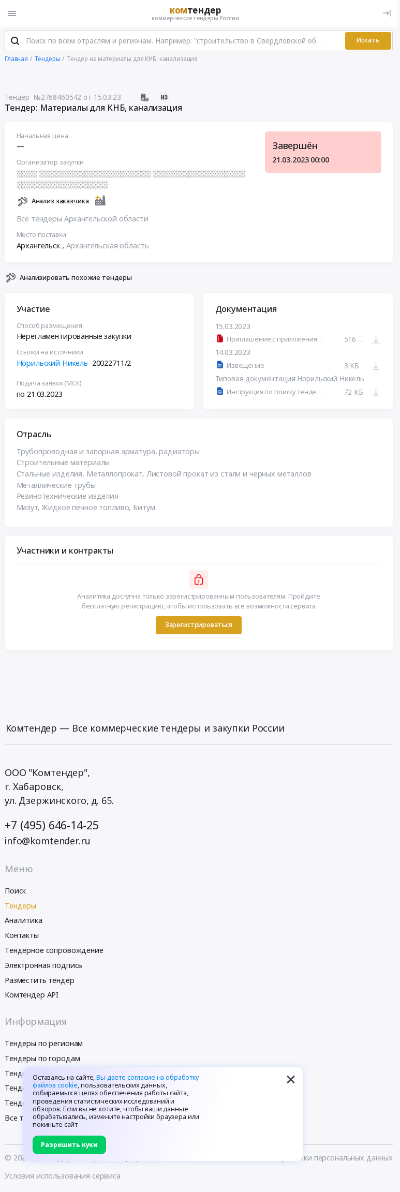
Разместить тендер (40, 980)
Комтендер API (31, 995)
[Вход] (387, 13)
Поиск (15, 891)
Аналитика (23, 920)
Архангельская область (107, 245)
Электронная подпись (43, 965)
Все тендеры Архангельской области (83, 219)
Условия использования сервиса (63, 1176)
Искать (368, 40)
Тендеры (20, 906)
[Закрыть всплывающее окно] (291, 1079)
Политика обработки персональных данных (314, 1158)
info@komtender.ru (48, 841)
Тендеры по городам (42, 1058)
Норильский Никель (52, 363)
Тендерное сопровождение (54, 950)
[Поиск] (15, 41)
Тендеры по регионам (44, 1043)
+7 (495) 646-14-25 (51, 824)
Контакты (22, 935)
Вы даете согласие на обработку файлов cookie (116, 1081)
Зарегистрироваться (198, 624)
